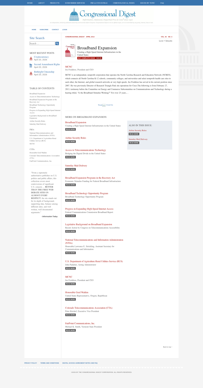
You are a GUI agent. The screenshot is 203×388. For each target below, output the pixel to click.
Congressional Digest (75, 37)
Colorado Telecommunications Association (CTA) (88, 307)
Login (64, 29)
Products (54, 3)
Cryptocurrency (41, 56)
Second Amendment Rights (47, 64)
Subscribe (44, 29)
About (41, 3)
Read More (70, 129)
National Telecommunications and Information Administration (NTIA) (42, 134)
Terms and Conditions (49, 363)
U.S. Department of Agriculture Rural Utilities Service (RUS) (43, 139)
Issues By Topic (147, 3)
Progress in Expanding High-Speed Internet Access (89, 208)
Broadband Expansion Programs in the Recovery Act (90, 177)
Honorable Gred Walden (38, 152)
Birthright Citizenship (44, 71)
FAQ (162, 3)
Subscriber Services (75, 3)
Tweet (100, 105)
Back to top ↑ (167, 347)
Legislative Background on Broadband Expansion (88, 224)
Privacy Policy (30, 363)
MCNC (32, 143)
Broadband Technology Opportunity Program (86, 193)
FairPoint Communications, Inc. (41, 161)
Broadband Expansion (37, 93)
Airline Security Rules (37, 121)
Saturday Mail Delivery (38, 124)
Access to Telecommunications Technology (45, 96)
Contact (55, 29)
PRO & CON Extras (99, 3)
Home (30, 3)
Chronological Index (124, 3)
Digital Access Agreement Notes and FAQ (79, 363)
